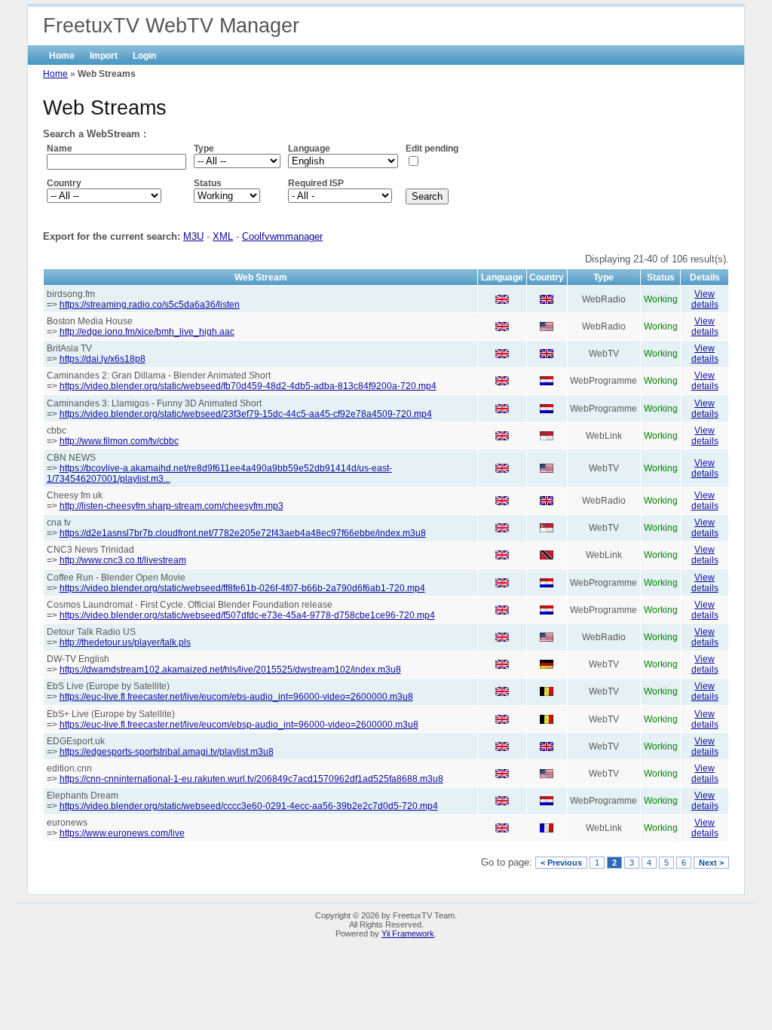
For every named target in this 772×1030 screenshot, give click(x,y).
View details (704, 299)
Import (104, 56)
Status (208, 183)
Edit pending (432, 148)
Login (144, 56)
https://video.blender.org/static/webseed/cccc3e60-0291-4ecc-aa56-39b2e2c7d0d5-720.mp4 (249, 806)
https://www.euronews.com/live (122, 833)
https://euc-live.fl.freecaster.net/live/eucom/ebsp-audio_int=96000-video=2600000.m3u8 (239, 724)
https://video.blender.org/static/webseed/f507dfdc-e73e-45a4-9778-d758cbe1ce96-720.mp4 (247, 615)
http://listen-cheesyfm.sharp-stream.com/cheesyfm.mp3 (171, 506)
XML (223, 236)
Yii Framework (407, 933)
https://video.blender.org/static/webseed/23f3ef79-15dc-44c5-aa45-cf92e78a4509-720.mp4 (246, 414)
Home (62, 56)
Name (59, 148)
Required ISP (316, 183)
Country (64, 183)
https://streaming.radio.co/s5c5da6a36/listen (150, 304)
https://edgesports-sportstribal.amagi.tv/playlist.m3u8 (167, 751)
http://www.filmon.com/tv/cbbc (119, 441)
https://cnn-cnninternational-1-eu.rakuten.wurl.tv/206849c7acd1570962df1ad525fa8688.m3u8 (251, 779)
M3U (193, 236)
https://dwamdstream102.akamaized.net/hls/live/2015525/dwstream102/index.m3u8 (230, 669)
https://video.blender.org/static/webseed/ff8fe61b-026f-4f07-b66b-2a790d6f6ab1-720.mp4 (242, 588)
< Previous (561, 862)
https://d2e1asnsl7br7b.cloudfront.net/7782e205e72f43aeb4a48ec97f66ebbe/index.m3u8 (243, 533)
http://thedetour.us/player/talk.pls (125, 642)
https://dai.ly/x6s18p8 (103, 359)
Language (309, 148)
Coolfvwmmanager (282, 236)
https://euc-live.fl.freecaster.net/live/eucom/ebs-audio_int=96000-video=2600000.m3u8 (236, 696)
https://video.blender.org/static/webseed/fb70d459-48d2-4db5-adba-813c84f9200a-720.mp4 (248, 386)
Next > (711, 862)
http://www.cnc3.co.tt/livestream (123, 560)
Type (204, 148)
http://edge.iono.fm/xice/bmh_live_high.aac (147, 331)
